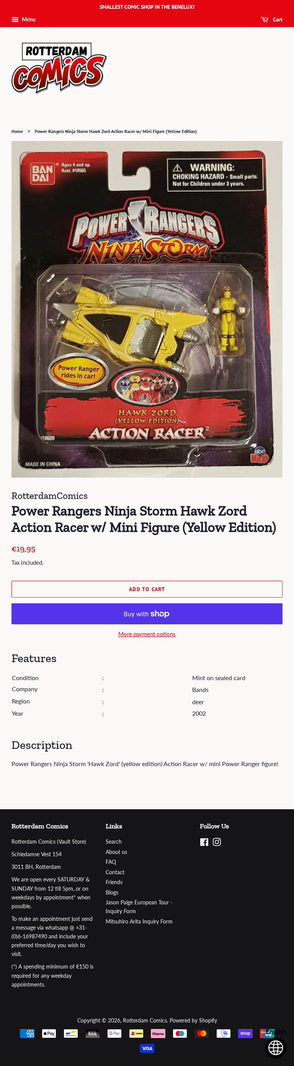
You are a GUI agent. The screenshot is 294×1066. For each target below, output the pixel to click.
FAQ (111, 862)
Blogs (112, 892)
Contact (115, 872)
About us (116, 852)
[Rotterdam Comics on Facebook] (204, 844)
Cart (277, 19)
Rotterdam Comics (145, 1020)
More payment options (147, 633)
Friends (114, 882)
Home (17, 131)
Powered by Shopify (193, 1020)
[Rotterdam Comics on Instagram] (216, 844)
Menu (28, 19)
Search (114, 842)
